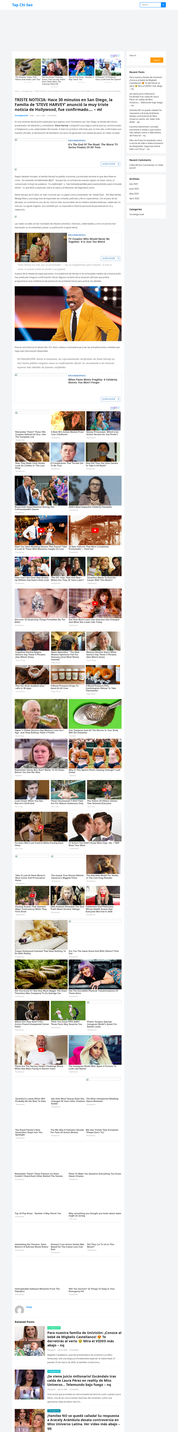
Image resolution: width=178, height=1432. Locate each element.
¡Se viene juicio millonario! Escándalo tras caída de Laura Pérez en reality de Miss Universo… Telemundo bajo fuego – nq (146, 99)
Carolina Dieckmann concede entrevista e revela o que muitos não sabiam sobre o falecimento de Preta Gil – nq (145, 131)
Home (17, 91)
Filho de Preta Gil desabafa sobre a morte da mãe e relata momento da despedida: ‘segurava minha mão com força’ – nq (146, 144)
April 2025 (134, 198)
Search (132, 55)
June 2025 (134, 188)
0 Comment (52, 115)
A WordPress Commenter (142, 165)
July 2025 (133, 183)
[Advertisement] (89, 29)
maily (32, 115)
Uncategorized (27, 91)
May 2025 (134, 193)
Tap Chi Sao (22, 4)
